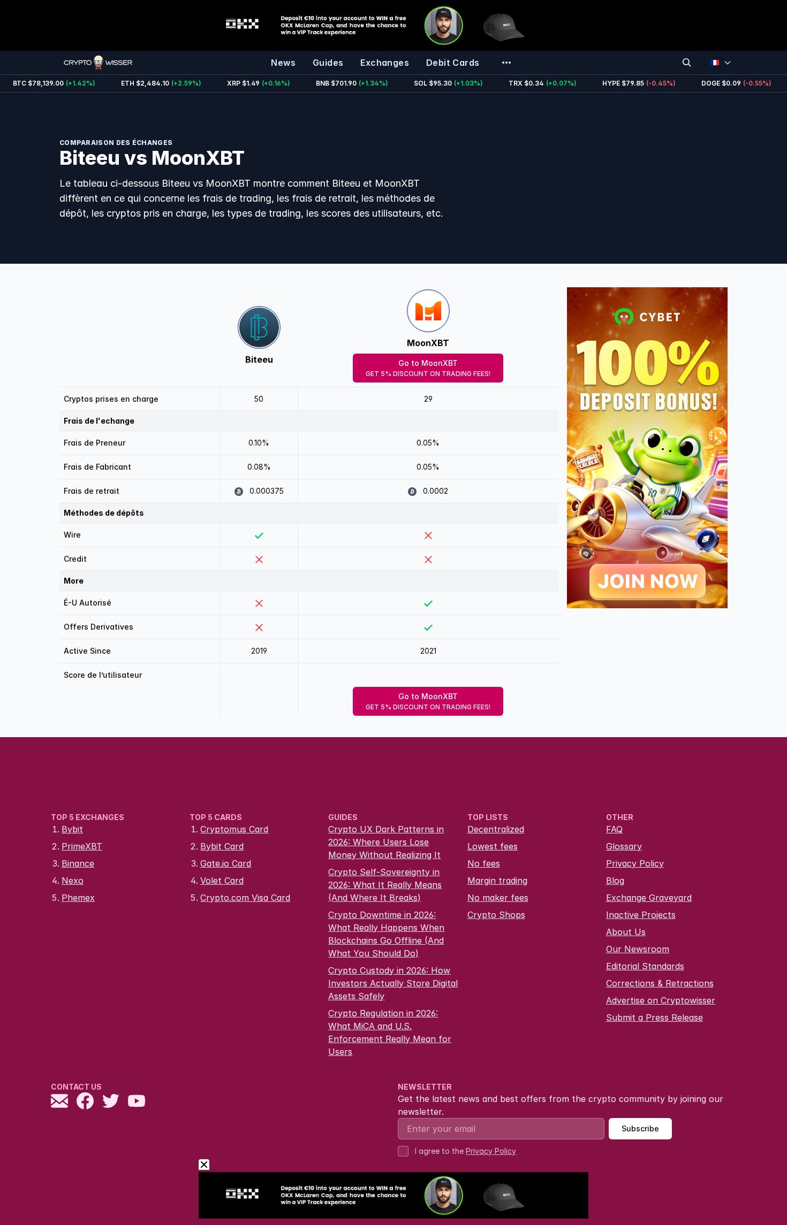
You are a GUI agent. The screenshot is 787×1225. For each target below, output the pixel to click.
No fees (483, 863)
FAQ (614, 829)
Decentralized (495, 829)
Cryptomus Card (234, 829)
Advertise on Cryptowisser (660, 1000)
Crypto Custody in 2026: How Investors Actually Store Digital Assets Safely (393, 983)
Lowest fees (492, 846)
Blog (615, 880)
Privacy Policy (635, 863)
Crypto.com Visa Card (245, 897)
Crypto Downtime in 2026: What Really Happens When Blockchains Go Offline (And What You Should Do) (386, 934)
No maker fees (497, 897)
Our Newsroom (637, 949)
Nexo (73, 880)
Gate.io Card (225, 863)
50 (258, 398)
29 (428, 398)
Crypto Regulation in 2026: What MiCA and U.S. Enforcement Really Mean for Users (389, 1032)
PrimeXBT (82, 846)
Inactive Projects (641, 914)
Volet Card (222, 880)
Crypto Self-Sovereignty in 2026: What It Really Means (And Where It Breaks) (385, 885)
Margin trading (497, 880)
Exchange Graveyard (649, 897)
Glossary (624, 846)
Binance (78, 863)
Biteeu (259, 359)
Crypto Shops (496, 914)
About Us (626, 932)
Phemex (78, 897)
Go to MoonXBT (428, 368)
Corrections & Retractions (660, 983)
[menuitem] (283, 62)
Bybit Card (222, 846)
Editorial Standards (645, 966)
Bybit (72, 829)
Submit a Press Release (654, 1017)
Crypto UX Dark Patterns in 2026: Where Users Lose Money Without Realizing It (386, 842)
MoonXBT (428, 343)
